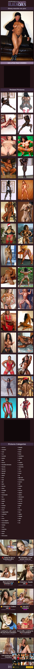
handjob (4, 490)
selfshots (4, 514)
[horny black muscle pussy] (25, 168)
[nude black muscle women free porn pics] (8, 299)
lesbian (3, 505)
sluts (3, 527)
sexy (3, 518)
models (20, 486)
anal (3, 451)
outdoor (20, 499)
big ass (3, 469)
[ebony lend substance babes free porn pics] (25, 234)
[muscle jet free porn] (25, 408)
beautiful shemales (6, 464)
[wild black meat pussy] (25, 255)
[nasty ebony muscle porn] (8, 277)
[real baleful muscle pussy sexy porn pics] (25, 102)
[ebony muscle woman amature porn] (25, 124)
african (3, 447)
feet (3, 477)
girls (3, 484)
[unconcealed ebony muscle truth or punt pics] (25, 146)
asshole (4, 456)
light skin (20, 477)
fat (19, 475)
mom (19, 488)
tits (19, 507)
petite (19, 505)
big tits (3, 473)
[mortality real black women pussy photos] (8, 102)
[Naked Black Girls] (17, 3)
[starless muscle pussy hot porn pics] (25, 343)
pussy (3, 507)
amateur (4, 449)
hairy (3, 488)
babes (3, 458)
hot (2, 497)
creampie (20, 464)
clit (19, 460)
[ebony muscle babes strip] (8, 168)
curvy (19, 471)
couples (20, 462)
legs (3, 503)
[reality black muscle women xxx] (8, 255)
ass (3, 454)
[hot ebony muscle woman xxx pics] (25, 190)
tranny (20, 510)
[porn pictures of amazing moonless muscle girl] (25, 212)
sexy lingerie (5, 520)
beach (3, 462)
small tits (4, 529)
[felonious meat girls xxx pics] (8, 212)
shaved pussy (5, 522)
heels (3, 492)
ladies (3, 501)
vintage (20, 516)
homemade (4, 494)
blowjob (20, 447)
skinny (3, 525)
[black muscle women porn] (8, 124)
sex (3, 516)
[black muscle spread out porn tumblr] (25, 299)
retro (3, 510)
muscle (20, 490)
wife (19, 520)
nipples (20, 492)
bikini (3, 475)
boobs (20, 449)
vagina (20, 514)
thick (3, 533)
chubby (20, 458)
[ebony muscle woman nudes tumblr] (25, 321)
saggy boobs (5, 512)
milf (19, 484)
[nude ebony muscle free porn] (8, 386)
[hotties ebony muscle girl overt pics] (8, 234)
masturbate (21, 479)
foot (3, 479)
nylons (20, 494)
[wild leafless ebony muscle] (25, 364)
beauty (3, 466)
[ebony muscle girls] (8, 408)
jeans (3, 499)
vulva (19, 518)
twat (19, 512)
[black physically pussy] (8, 190)
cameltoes (21, 456)
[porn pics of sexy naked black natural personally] (25, 277)
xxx (19, 522)
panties (20, 503)
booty (19, 451)
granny (3, 486)
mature (20, 482)
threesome (4, 535)
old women (21, 497)
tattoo (3, 531)
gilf (2, 482)
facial (19, 473)
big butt (4, 471)
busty (19, 454)
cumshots (20, 466)
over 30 (20, 501)
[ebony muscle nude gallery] (8, 343)
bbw (3, 460)
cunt (19, 469)
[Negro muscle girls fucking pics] (25, 386)
